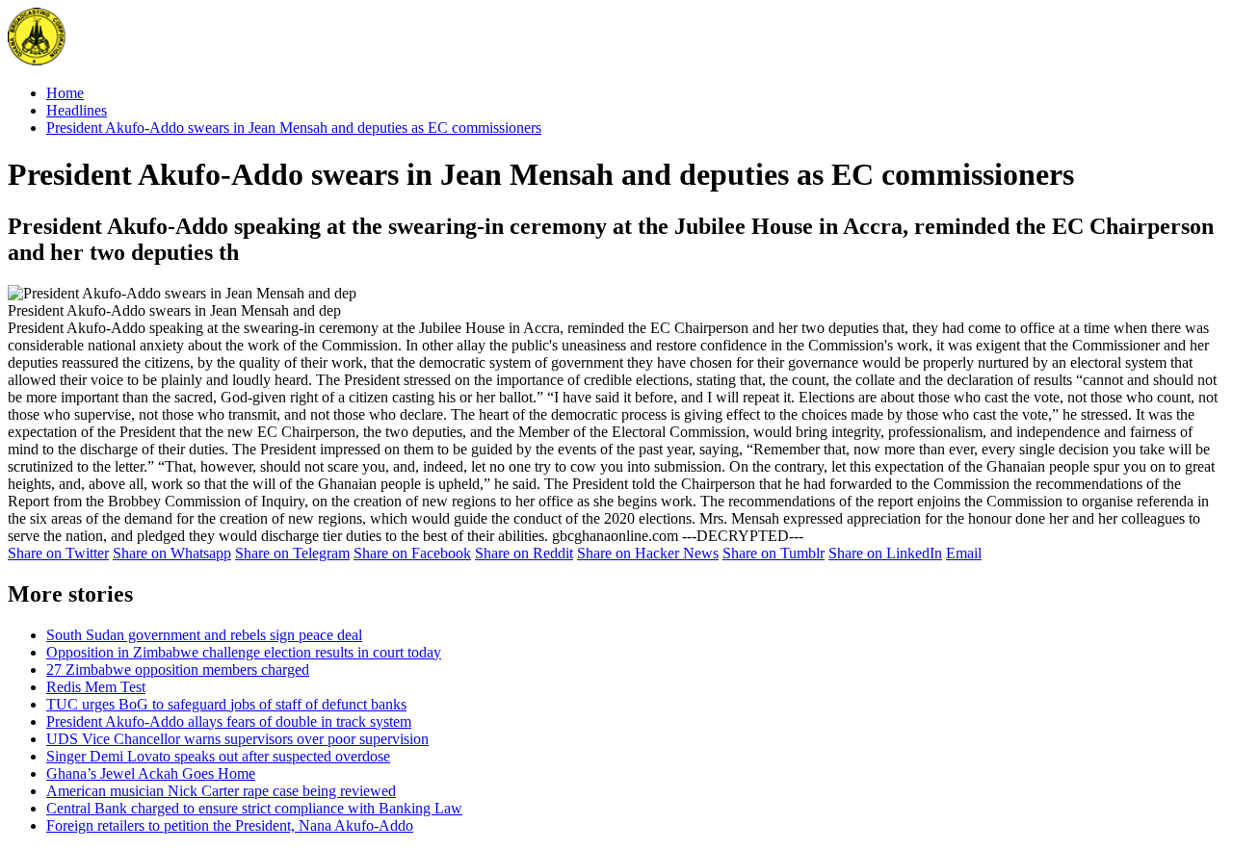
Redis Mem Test (95, 687)
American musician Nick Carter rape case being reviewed (221, 791)
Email (964, 553)
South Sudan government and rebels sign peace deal (204, 635)
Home (65, 93)
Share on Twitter (58, 553)
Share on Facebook (412, 553)
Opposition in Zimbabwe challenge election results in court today (243, 652)
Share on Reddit (524, 553)
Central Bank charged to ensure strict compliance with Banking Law (254, 808)
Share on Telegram (292, 553)
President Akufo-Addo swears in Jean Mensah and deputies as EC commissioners (293, 127)
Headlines (76, 110)
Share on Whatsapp (172, 553)
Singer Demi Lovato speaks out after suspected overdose (218, 756)
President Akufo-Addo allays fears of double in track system (228, 721)
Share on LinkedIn (885, 553)
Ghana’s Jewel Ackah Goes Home (150, 773)
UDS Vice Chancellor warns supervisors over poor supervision (237, 739)
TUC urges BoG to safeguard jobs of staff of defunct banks (226, 704)
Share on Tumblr (773, 553)
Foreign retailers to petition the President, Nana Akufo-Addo (229, 825)
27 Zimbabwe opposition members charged (177, 669)
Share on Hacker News (648, 553)
